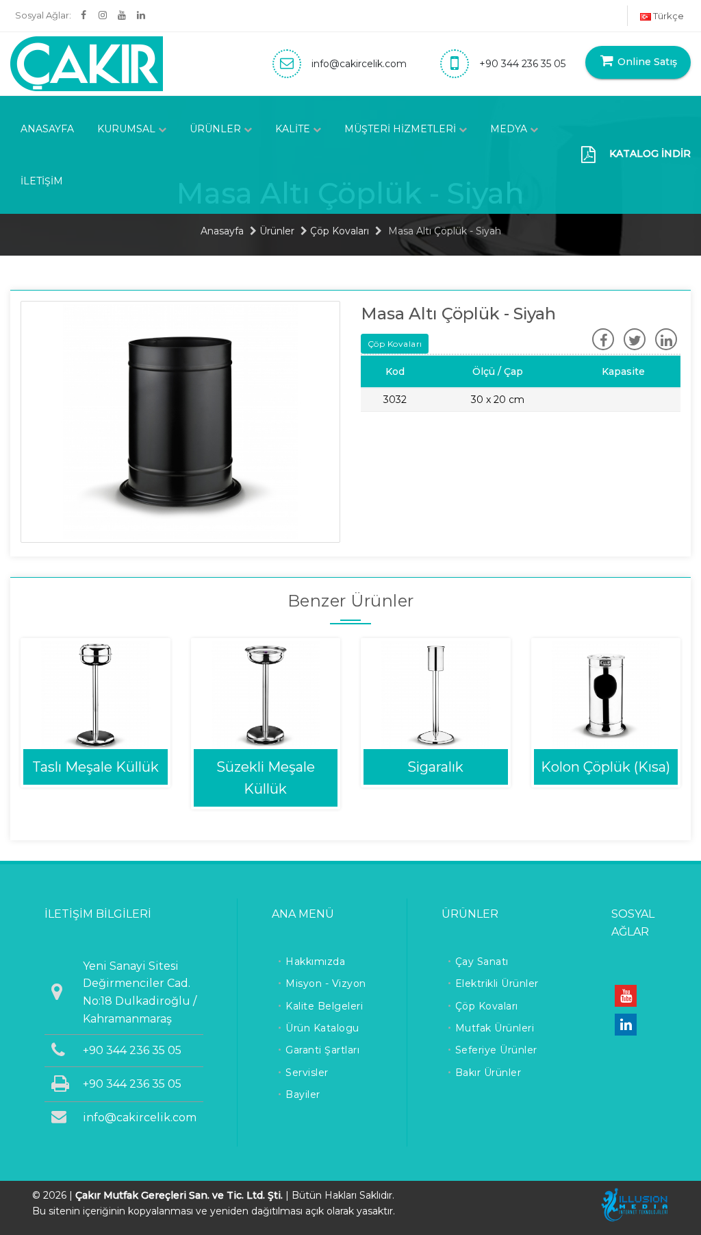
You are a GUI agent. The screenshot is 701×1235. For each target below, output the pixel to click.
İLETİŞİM (42, 181)
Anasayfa (222, 231)
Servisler (307, 1072)
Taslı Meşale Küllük (95, 767)
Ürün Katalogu (322, 1028)
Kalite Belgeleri (324, 1006)
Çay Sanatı (482, 961)
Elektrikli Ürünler (497, 983)
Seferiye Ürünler (496, 1050)
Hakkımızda (315, 961)
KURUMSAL (127, 129)
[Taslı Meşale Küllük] (95, 694)
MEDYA (510, 129)
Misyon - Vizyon (325, 983)
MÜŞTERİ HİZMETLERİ (401, 129)
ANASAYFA (47, 129)
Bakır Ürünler (488, 1072)
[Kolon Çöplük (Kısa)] (606, 694)
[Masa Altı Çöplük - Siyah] (180, 420)
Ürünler (276, 231)
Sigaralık (435, 767)
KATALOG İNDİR (650, 153)
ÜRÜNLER (217, 129)
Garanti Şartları (322, 1050)
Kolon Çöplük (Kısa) (605, 767)
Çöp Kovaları (339, 231)
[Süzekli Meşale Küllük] (266, 694)
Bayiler (302, 1094)
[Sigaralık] (436, 694)
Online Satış (646, 62)
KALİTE (294, 129)
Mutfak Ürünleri (495, 1028)
